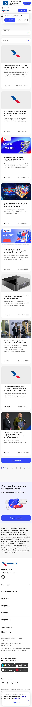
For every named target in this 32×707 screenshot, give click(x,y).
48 (28, 468)
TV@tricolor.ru (23, 650)
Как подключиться (9, 592)
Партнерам (6, 632)
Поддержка (6, 620)
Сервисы (5, 613)
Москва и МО (6, 7)
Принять (16, 702)
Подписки (5, 606)
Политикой (17, 698)
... (24, 468)
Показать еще (16, 460)
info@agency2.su (6, 640)
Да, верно (10, 20)
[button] (29, 585)
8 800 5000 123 (8, 572)
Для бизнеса (6, 627)
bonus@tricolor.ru (6, 645)
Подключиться (16, 518)
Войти (21, 10)
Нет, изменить (22, 20)
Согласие (23, 696)
